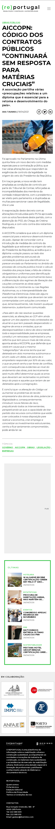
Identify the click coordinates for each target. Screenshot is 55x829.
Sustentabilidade (32, 645)
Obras (31, 447)
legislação (43, 447)
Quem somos (12, 785)
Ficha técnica (12, 787)
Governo (7, 447)
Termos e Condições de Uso (19, 795)
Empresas (8, 451)
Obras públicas (11, 22)
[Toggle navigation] (49, 8)
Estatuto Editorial (14, 790)
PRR (25, 627)
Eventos (27, 610)
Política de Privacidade (17, 792)
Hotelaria (28, 575)
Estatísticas (30, 592)
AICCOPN (20, 447)
